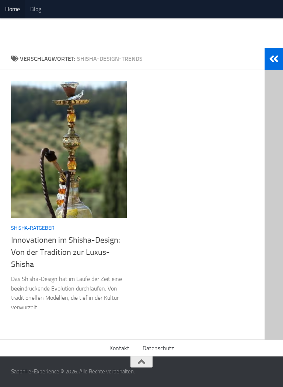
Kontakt (119, 348)
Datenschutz (158, 348)
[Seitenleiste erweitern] (274, 59)
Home (12, 9)
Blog (35, 9)
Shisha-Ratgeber (33, 228)
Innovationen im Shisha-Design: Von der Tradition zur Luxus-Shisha (65, 252)
